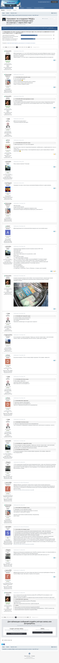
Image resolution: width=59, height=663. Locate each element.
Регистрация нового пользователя (16, 633)
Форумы (3, 10)
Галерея (22, 7)
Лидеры (14, 10)
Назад (6, 47)
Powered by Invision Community (29, 658)
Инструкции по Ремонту (39, 7)
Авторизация (45, 18)
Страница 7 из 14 (36, 47)
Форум (16, 7)
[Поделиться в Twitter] (2, 644)
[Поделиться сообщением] (55, 51)
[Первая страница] (3, 47)
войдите (8, 43)
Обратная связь (27, 656)
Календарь (9, 10)
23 (54, 38)
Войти (42, 632)
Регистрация (54, 1)
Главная (3, 7)
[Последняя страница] (31, 47)
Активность (29, 7)
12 (26, 47)
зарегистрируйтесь (15, 43)
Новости (10, 7)
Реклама (33, 656)
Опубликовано (19, 51)
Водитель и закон (22, 24)
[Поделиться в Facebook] (4, 644)
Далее (29, 47)
